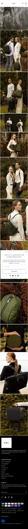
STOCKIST (3, 470)
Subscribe (14, 271)
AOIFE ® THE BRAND (5, 461)
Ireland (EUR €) (4, 516)
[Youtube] (13, 275)
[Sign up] (26, 492)
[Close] (26, 251)
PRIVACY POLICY (5, 474)
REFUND (3, 472)
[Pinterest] (18, 275)
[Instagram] (15, 275)
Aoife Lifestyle (8, 523)
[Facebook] (10, 275)
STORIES (3, 466)
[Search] (22, 3)
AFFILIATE (3, 478)
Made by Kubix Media (16, 523)
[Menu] (2, 3)
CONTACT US (4, 468)
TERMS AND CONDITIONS (7, 476)
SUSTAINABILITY (4, 464)
